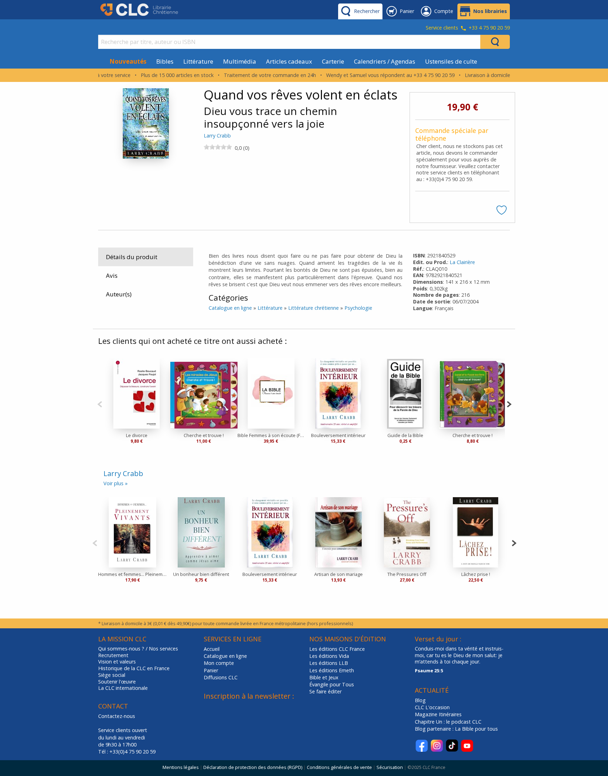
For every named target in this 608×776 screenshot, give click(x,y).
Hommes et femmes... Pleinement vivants (132, 574)
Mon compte (219, 663)
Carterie (333, 61)
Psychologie (358, 307)
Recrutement (113, 655)
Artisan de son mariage (338, 574)
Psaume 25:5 (429, 670)
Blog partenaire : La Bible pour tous (457, 728)
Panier (211, 670)
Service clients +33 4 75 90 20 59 (468, 28)
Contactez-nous (116, 716)
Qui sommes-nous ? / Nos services (138, 649)
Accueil (212, 649)
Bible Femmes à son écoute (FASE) (271, 435)
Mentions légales (181, 767)
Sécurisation (389, 767)
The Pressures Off (406, 574)
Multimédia (239, 61)
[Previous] (99, 403)
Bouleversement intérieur (338, 435)
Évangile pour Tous (331, 684)
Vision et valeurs (117, 662)
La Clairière (462, 262)
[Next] (509, 403)
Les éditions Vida (329, 656)
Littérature (198, 61)
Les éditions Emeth (331, 670)
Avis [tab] (112, 275)
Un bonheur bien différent (201, 574)
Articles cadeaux (289, 61)
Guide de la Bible (405, 435)
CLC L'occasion (432, 707)
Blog (420, 700)
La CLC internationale (123, 688)
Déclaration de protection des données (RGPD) (252, 767)
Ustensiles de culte (451, 61)
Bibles (164, 61)
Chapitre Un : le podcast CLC (448, 721)
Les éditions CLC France (337, 649)
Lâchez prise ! (475, 574)
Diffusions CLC (221, 677)
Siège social (111, 675)
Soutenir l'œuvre (117, 682)
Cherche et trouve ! (204, 435)
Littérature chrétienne (313, 307)
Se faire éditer (325, 691)
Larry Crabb (217, 135)
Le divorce (136, 435)
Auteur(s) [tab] (119, 294)
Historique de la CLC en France (134, 668)
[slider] (218, 147)
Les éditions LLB (328, 663)
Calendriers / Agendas (384, 61)
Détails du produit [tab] (131, 257)
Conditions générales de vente (339, 767)
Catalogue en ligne (230, 307)
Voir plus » (115, 483)
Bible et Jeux (323, 677)
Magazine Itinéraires (438, 714)
